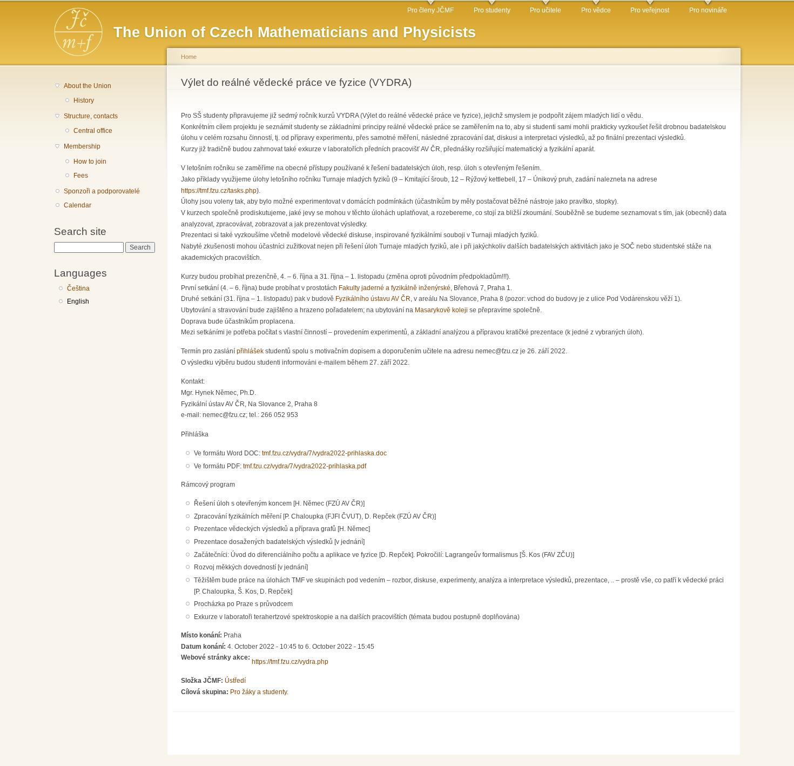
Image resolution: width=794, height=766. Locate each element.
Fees (80, 175)
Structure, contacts (91, 116)
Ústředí (235, 680)
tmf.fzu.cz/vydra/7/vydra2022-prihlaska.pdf (304, 466)
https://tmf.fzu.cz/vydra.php (290, 662)
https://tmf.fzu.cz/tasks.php (219, 190)
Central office (92, 131)
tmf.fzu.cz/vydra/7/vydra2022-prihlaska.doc (324, 453)
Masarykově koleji (441, 310)
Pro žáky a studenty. (259, 692)
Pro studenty (492, 10)
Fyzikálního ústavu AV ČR (373, 299)
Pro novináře (708, 10)
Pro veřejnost (649, 10)
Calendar (77, 205)
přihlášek (250, 351)
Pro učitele (545, 10)
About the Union (87, 86)
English (78, 301)
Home (189, 56)
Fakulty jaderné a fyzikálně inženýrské (394, 288)
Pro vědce (596, 10)
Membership (82, 146)
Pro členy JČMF (430, 10)
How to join (89, 161)
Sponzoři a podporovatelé (102, 191)
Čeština (78, 288)
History (83, 100)
